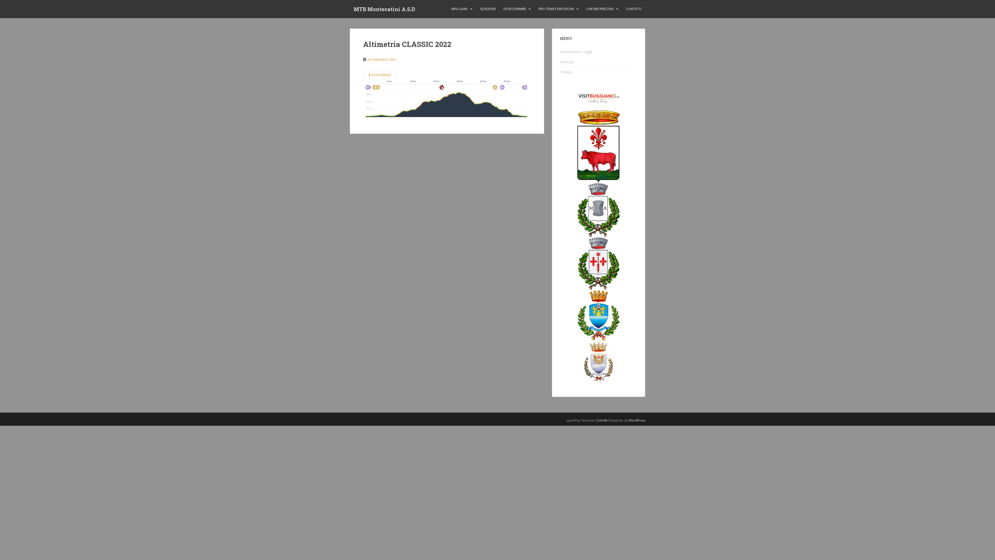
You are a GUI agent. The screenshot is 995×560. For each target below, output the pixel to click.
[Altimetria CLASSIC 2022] (447, 100)
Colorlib (602, 420)
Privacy (566, 71)
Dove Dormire (514, 9)
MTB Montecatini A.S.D (384, 9)
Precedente (381, 74)
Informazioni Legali (576, 51)
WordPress (637, 420)
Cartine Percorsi (600, 9)
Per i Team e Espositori (556, 9)
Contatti (633, 9)
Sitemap (567, 61)
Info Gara (459, 9)
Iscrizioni (488, 9)
